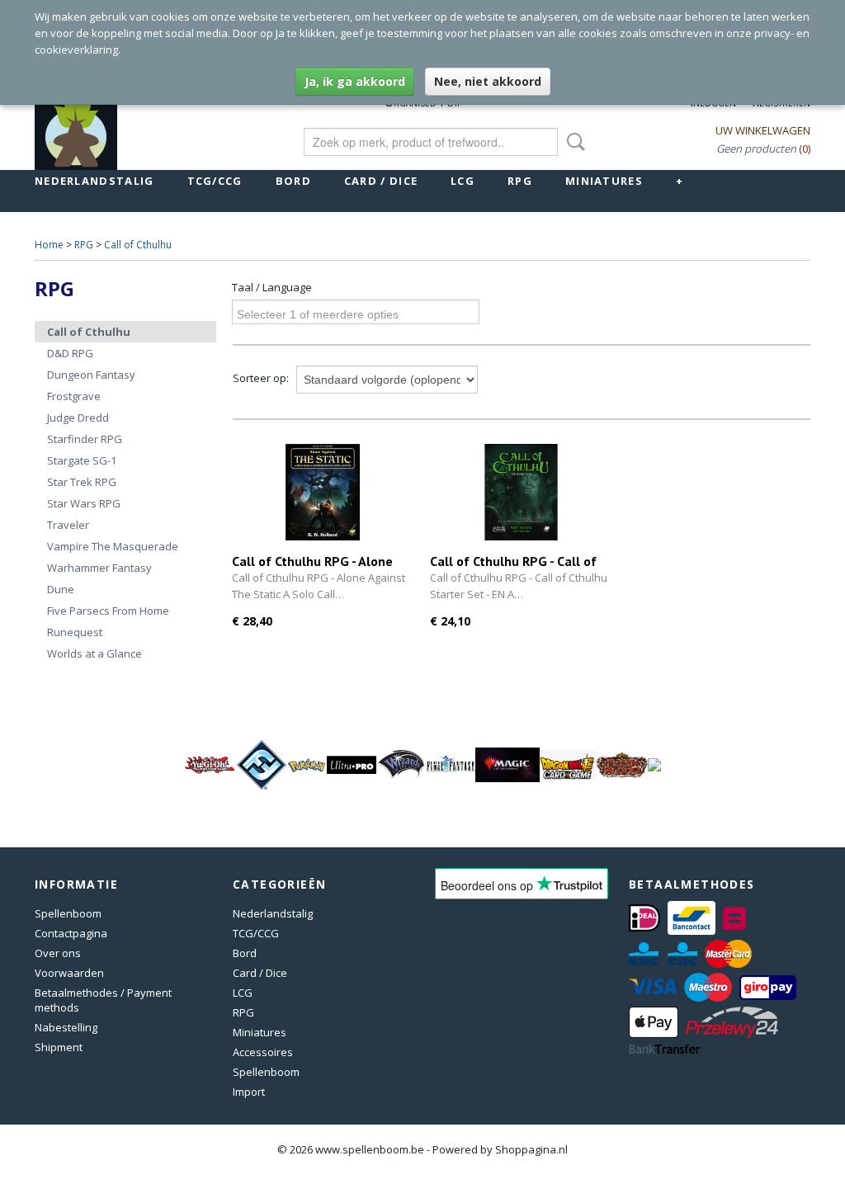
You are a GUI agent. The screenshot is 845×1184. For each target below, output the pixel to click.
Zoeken (572, 142)
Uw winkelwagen (762, 130)
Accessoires (263, 1052)
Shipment (59, 1047)
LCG (462, 180)
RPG (519, 180)
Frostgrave (74, 396)
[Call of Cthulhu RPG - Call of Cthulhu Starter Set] (520, 492)
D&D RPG (70, 353)
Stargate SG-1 (81, 460)
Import (249, 1091)
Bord (293, 180)
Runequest (74, 632)
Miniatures (604, 180)
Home (49, 245)
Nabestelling (66, 1027)
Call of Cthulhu (138, 245)
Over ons (58, 953)
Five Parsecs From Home (108, 610)
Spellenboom (68, 913)
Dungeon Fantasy (91, 374)
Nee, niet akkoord (487, 81)
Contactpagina (71, 933)
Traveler (68, 524)
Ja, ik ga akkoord (354, 81)
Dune (60, 589)
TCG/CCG (215, 180)
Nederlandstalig (94, 180)
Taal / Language (272, 287)
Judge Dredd (78, 417)
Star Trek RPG (81, 481)
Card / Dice (381, 180)
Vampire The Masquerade (112, 546)
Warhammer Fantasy (99, 567)
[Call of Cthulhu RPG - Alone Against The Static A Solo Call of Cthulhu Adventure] (322, 492)
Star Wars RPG (83, 503)
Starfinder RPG (84, 439)
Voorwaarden (69, 972)
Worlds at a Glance (94, 653)
